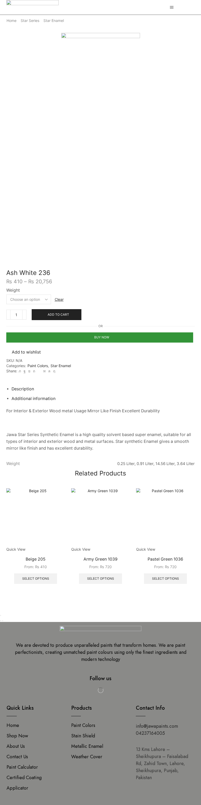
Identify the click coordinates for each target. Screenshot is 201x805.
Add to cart (58, 314)
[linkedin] (44, 371)
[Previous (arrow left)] (0, 620)
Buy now (101, 337)
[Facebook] (24, 371)
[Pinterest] (34, 371)
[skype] (53, 371)
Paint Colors (37, 365)
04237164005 (150, 733)
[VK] (29, 371)
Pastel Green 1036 (165, 559)
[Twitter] (19, 371)
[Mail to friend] (39, 371)
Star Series (30, 20)
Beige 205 (36, 559)
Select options (35, 578)
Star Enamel (53, 20)
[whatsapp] (49, 371)
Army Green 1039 (100, 559)
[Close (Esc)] (0, 615)
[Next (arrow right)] (2, 620)
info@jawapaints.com (157, 726)
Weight (13, 290)
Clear (59, 299)
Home (11, 20)
